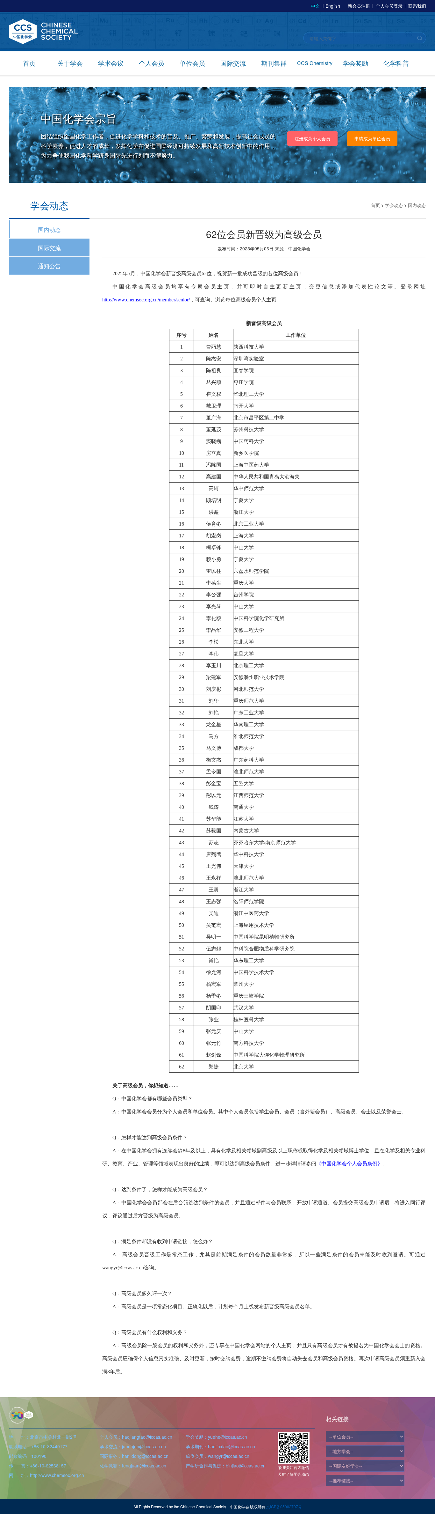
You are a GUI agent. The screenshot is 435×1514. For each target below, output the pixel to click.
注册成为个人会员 (312, 138)
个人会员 (151, 63)
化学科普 (396, 63)
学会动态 (394, 205)
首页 (29, 63)
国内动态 (49, 229)
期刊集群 (274, 63)
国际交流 (233, 63)
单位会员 (192, 63)
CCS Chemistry (314, 63)
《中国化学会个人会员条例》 (349, 1163)
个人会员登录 (389, 6)
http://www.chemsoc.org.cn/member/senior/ (146, 299)
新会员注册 (359, 6)
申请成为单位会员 (372, 138)
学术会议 (111, 63)
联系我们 (417, 6)
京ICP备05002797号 (284, 1506)
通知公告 (49, 266)
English (332, 6)
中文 (315, 6)
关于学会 (70, 63)
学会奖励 (355, 63)
